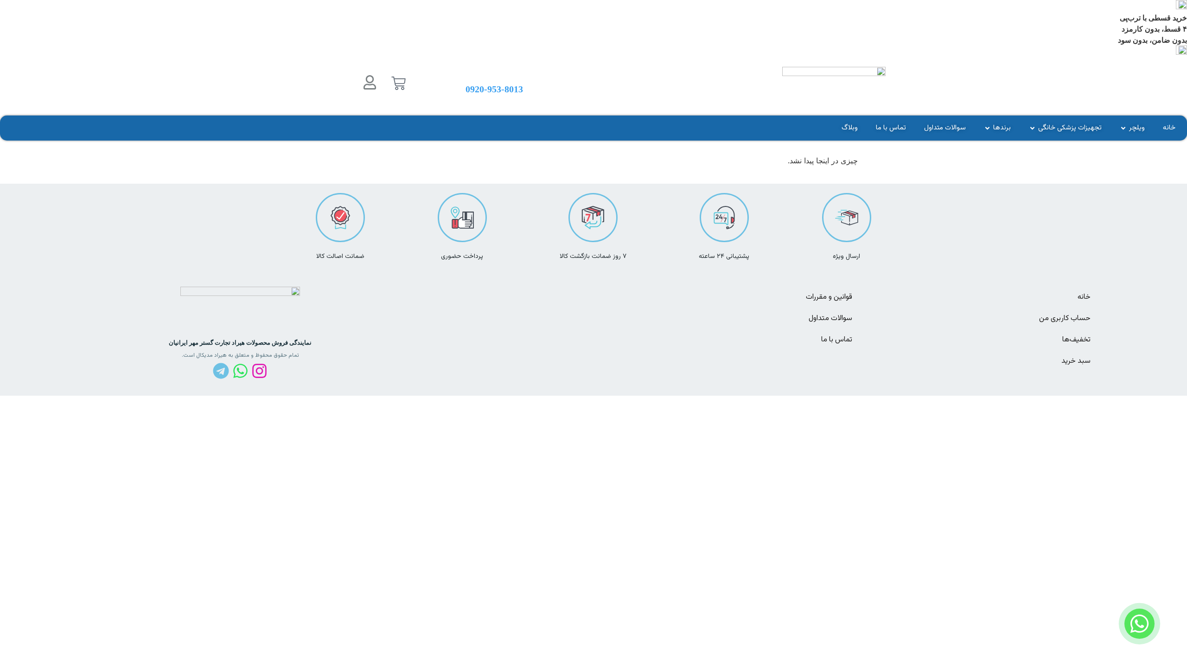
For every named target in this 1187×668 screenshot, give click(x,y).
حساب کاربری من (1065, 318)
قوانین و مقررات (829, 297)
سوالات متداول (830, 318)
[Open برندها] (987, 128)
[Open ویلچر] (1123, 128)
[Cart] (398, 83)
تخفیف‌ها (1076, 340)
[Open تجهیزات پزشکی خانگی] (1032, 128)
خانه (1084, 297)
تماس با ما (836, 340)
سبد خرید (1076, 361)
